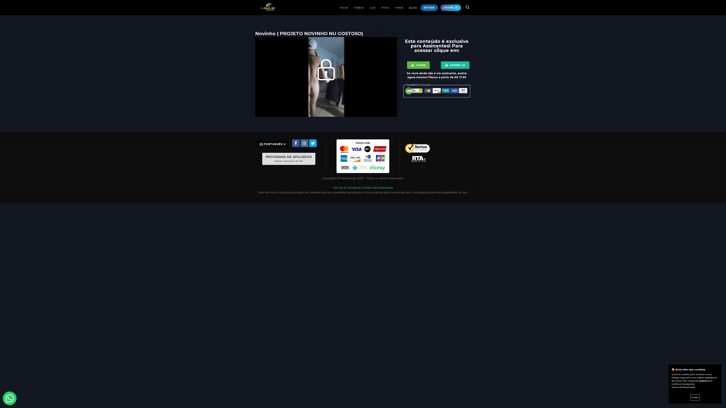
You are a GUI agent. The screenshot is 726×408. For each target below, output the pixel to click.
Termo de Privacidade (683, 387)
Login (420, 65)
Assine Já (451, 7)
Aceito (695, 397)
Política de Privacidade (378, 188)
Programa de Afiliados (289, 158)
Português (273, 144)
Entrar (429, 7)
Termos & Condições (347, 188)
